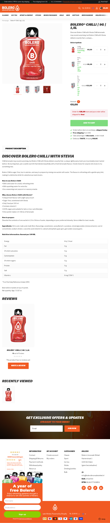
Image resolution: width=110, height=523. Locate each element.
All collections (75, 17)
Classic (66, 455)
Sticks (66, 465)
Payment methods (36, 462)
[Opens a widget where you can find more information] (102, 519)
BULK (62, 15)
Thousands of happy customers (72, 1)
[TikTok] (95, 488)
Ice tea (66, 462)
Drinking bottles (70, 469)
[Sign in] (97, 8)
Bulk (65, 472)
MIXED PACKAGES (50, 15)
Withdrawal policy (35, 465)
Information (35, 451)
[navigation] (18, 89)
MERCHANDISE (87, 15)
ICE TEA (14, 15)
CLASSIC (5, 15)
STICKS (38, 15)
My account (52, 451)
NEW (68, 15)
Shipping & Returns (36, 459)
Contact (32, 455)
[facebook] (89, 488)
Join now (72, 428)
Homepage (5, 20)
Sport (66, 459)
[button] (105, 50)
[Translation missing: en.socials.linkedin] (101, 488)
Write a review (18, 366)
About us (32, 469)
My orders (50, 459)
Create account (52, 455)
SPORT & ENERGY (26, 15)
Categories (69, 451)
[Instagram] (84, 488)
